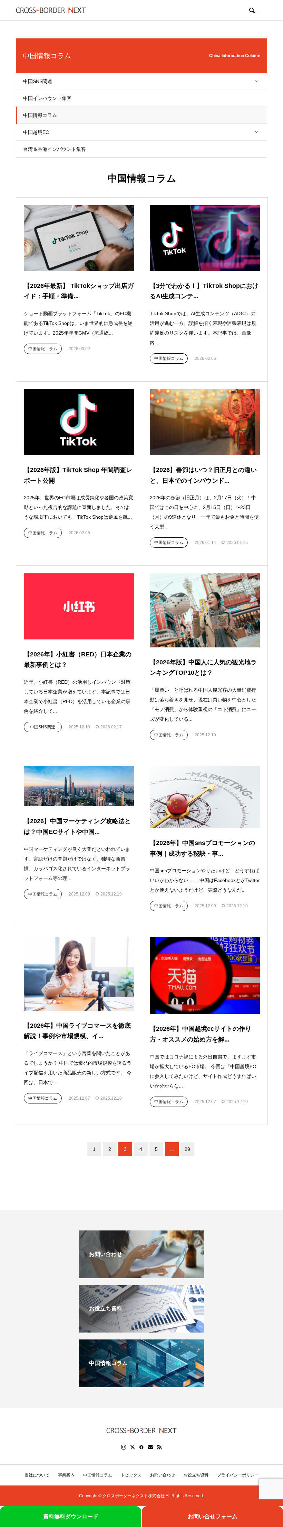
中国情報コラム (40, 115)
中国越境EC (36, 132)
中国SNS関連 (37, 81)
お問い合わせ (162, 1475)
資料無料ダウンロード (70, 1516)
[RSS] (159, 1447)
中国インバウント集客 (47, 98)
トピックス (131, 1475)
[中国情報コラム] (141, 1384)
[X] (132, 1447)
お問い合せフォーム (212, 1516)
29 (187, 1149)
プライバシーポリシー (237, 1475)
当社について (37, 1475)
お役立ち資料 (196, 1475)
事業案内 (66, 1475)
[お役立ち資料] (141, 1330)
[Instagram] (123, 1447)
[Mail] (150, 1447)
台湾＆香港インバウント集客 (54, 149)
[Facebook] (141, 1447)
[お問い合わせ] (141, 1275)
